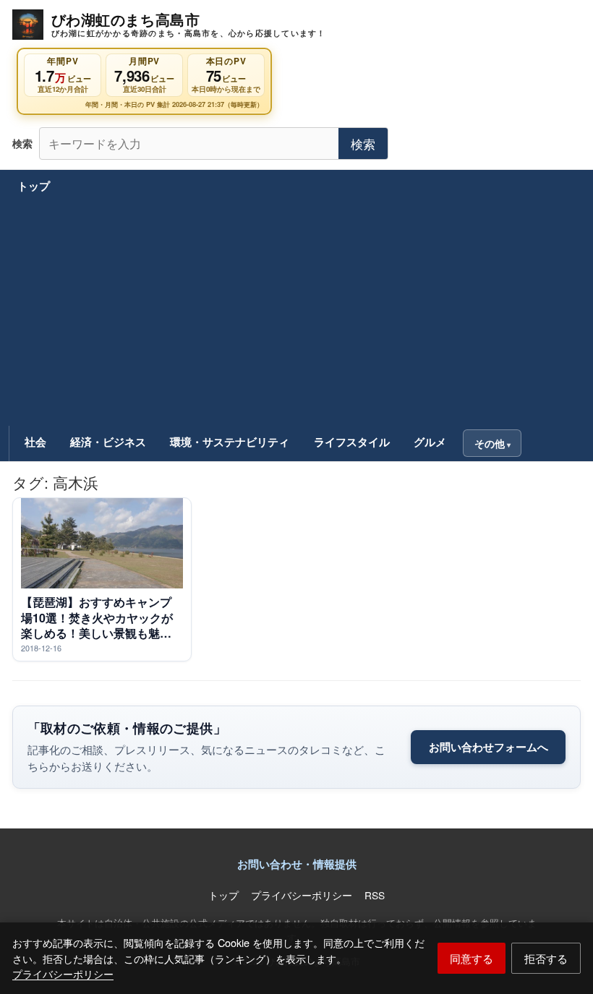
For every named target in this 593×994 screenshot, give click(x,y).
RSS (374, 895)
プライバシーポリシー (63, 973)
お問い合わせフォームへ (488, 747)
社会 (35, 442)
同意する (471, 958)
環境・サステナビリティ (229, 442)
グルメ (430, 442)
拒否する (546, 958)
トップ (33, 186)
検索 (363, 143)
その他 (489, 443)
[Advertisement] (297, 315)
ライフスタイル (352, 442)
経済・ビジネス (108, 442)
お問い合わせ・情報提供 (297, 864)
